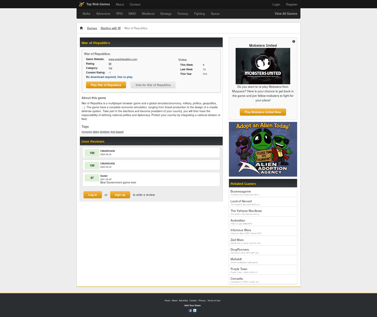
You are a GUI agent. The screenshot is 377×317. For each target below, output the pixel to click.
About (120, 4)
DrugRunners (245, 250)
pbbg (96, 132)
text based (117, 132)
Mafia (86, 13)
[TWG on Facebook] (190, 310)
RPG (119, 13)
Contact (135, 4)
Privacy (202, 300)
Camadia (246, 279)
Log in (92, 194)
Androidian (241, 221)
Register (291, 4)
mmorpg (86, 132)
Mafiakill (244, 260)
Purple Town (245, 270)
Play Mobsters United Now (263, 112)
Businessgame (246, 192)
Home (167, 300)
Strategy (166, 13)
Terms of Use (213, 300)
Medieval (148, 13)
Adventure (103, 13)
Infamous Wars (246, 231)
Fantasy (183, 13)
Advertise (183, 300)
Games (92, 28)
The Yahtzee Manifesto (246, 211)
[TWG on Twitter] (194, 310)
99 (110, 63)
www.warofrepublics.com (123, 59)
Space (215, 13)
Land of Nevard (246, 202)
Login (276, 4)
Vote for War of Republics (153, 85)
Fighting (199, 13)
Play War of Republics (106, 85)
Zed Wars (246, 241)
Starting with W (111, 28)
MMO (132, 13)
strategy (105, 132)
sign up (120, 194)
